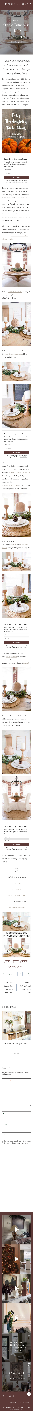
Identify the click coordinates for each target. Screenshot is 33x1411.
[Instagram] (3, 1396)
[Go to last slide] (5, 1031)
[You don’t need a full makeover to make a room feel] (16, 1347)
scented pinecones (11, 485)
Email (5, 1124)
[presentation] (16, 1025)
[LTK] (13, 1396)
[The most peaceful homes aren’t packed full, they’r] (16, 1376)
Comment (7, 1081)
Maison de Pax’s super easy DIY (20, 472)
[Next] (28, 1031)
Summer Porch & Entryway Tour (15, 1044)
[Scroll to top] (4, 1404)
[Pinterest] (10, 1396)
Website (5, 1135)
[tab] (14, 1053)
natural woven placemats (13, 354)
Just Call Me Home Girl (16, 895)
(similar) (13, 544)
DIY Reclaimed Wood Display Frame (25, 987)
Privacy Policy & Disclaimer (16, 1405)
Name (5, 1114)
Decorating (17, 21)
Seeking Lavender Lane (16, 907)
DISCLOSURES (24, 1402)
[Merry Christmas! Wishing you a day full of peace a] (16, 1229)
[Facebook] (6, 1396)
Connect (13, 1402)
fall (19, 974)
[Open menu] (16, 9)
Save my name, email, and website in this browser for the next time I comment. (17, 1142)
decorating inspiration (9, 974)
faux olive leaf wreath (15, 291)
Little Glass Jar (16, 889)
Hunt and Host (16, 883)
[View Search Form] (30, 4)
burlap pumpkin (11, 656)
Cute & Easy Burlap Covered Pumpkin (8, 987)
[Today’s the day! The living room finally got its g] (16, 1288)
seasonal (26, 974)
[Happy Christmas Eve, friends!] (16, 1259)
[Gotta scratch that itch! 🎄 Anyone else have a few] (16, 1318)
